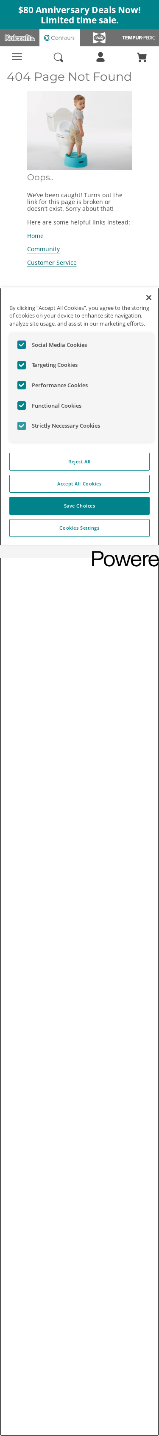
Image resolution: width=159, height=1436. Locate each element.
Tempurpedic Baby (139, 37)
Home (35, 236)
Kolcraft (20, 37)
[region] (79, 861)
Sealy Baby (100, 37)
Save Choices (79, 505)
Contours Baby (60, 37)
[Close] (148, 297)
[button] (142, 56)
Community (43, 249)
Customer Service (52, 262)
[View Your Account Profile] (100, 57)
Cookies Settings (79, 528)
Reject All (79, 461)
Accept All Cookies (79, 483)
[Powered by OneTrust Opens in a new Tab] (122, 553)
